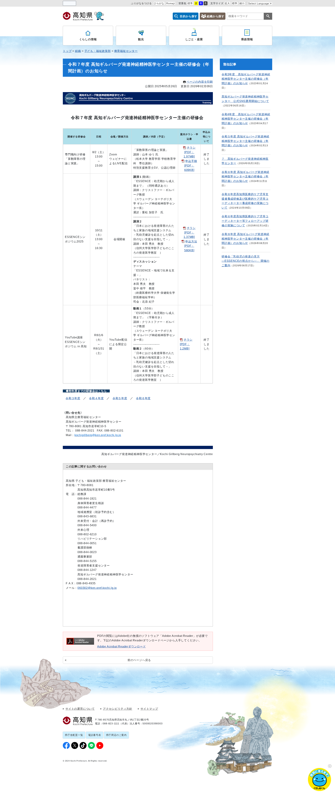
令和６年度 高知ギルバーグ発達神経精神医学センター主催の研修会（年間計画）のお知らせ (245, 176)
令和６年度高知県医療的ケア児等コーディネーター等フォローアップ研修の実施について (245, 221)
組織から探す (215, 16)
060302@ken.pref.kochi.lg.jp (97, 587)
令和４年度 (96, 398)
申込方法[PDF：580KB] (190, 246)
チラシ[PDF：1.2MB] (186, 344)
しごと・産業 (194, 39)
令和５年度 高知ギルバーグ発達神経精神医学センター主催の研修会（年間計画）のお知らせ (245, 141)
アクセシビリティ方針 (117, 708)
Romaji (170, 3)
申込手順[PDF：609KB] (190, 165)
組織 (78, 51)
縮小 (242, 3)
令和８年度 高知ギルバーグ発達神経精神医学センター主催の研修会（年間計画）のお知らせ (245, 239)
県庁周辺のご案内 (116, 735)
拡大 (227, 3)
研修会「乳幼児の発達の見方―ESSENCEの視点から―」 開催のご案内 (245, 261)
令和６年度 (143, 398)
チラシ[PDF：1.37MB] (190, 232)
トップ (67, 51)
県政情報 (247, 39)
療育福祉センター (126, 51)
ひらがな (159, 3)
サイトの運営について (80, 708)
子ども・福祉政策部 (97, 51)
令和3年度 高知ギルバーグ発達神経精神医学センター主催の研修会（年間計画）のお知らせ (246, 79)
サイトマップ (149, 708)
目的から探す (188, 16)
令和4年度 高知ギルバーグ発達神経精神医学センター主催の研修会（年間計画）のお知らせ (246, 119)
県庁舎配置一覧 (74, 735)
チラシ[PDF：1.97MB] (190, 152)
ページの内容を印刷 (200, 81)
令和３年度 (73, 398)
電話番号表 (94, 735)
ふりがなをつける (141, 3)
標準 (190, 3)
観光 (141, 39)
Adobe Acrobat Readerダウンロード (121, 646)
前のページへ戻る (139, 660)
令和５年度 (120, 398)
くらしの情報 (88, 39)
